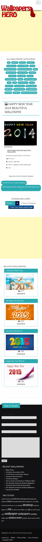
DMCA (13, 537)
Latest (32, 82)
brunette (27, 501)
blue (23, 501)
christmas (10, 505)
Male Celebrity (31, 86)
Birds (35, 69)
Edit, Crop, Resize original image (22, 207)
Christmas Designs (12, 478)
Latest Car (9, 86)
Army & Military (23, 66)
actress (8, 499)
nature (26, 509)
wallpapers (24, 513)
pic (29, 509)
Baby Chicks (10, 470)
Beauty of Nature (10, 69)
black (20, 501)
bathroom (4, 501)
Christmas (12, 76)
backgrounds (32, 499)
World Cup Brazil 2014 (29, 92)
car (34, 501)
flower (3, 509)
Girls (9, 82)
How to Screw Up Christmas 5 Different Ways (20, 481)
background (24, 499)
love (19, 509)
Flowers (30, 76)
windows (24, 518)
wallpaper (11, 513)
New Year (9, 89)
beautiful (15, 501)
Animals (22, 62)
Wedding (8, 92)
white (3, 518)
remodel (38, 509)
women (34, 518)
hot (12, 509)
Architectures (11, 66)
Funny (20, 79)
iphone (16, 509)
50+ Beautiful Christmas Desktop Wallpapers (20, 483)
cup (14, 505)
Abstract (14, 62)
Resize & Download (29, 203)
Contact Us (5, 537)
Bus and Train (11, 72)
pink (32, 509)
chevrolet (4, 505)
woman (29, 518)
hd (9, 509)
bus (32, 501)
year (3, 521)
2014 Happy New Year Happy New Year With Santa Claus (21, 187)
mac (22, 509)
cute (16, 505)
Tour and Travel (19, 89)
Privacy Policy (21, 537)
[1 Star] (5, 147)
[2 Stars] (6, 147)
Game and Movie (30, 79)
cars (36, 501)
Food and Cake (11, 79)
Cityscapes (21, 76)
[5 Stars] (11, 147)
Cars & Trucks (22, 72)
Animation (30, 62)
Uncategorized (31, 89)
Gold (14, 82)
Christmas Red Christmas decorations (18, 485)
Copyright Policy (7, 540)
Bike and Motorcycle (24, 69)
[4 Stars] (10, 147)
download (36, 505)
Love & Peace (19, 86)
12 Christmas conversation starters (17, 474)
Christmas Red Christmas (14, 476)
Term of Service (33, 537)
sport (3, 514)
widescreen (15, 517)
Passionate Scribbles (12, 489)
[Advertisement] (21, 30)
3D (9, 62)
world (37, 518)
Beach (32, 66)
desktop (28, 505)
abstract (4, 499)
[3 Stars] (8, 147)
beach (9, 501)
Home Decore (23, 82)
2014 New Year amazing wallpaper (14, 183)
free (6, 509)
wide (6, 518)
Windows (16, 92)
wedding (34, 514)
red (34, 509)
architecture (15, 499)
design (20, 505)
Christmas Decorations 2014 (15, 472)
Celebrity (32, 72)
